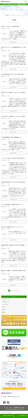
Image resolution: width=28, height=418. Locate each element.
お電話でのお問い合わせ (7, 415)
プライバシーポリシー (8, 407)
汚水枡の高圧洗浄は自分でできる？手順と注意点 (12, 74)
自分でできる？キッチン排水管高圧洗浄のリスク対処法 (13, 47)
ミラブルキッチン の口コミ (6, 412)
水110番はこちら (14, 357)
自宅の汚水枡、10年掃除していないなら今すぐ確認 (13, 116)
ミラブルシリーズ (5, 301)
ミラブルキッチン (5, 299)
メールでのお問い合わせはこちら (15, 388)
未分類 (3, 312)
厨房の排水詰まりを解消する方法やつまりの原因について (13, 245)
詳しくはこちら (13, 42)
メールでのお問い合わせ (21, 415)
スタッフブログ (5, 304)
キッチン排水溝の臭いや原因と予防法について (12, 204)
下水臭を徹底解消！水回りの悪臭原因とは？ (11, 137)
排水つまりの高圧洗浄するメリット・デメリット (12, 227)
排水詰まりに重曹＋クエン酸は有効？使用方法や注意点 (13, 271)
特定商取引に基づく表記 (19, 407)
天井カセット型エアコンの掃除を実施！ (10, 26)
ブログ (8, 28)
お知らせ (4, 309)
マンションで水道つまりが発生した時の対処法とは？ (13, 158)
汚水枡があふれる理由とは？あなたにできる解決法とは (13, 93)
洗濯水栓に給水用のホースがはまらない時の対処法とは (13, 182)
